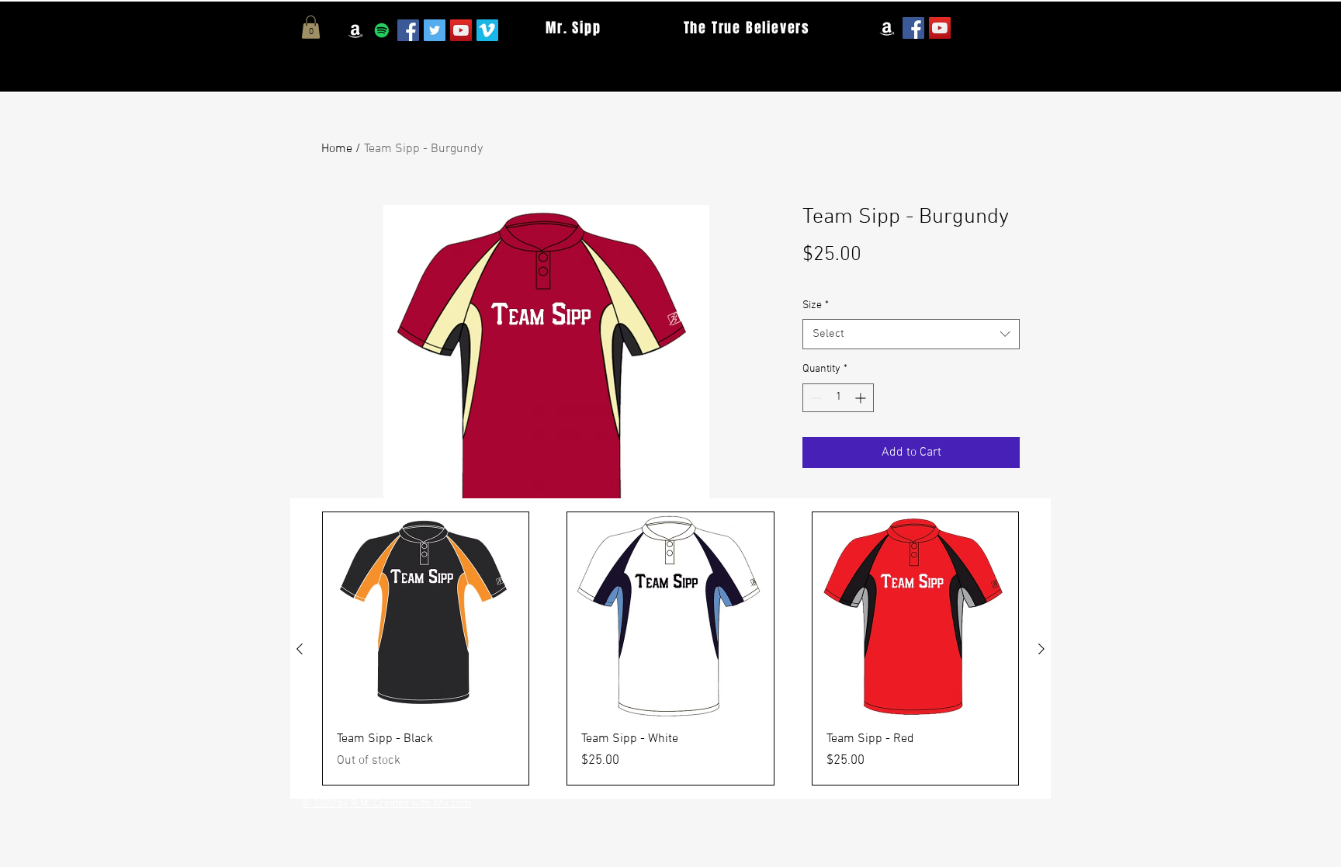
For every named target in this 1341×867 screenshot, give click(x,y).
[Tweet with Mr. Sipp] (434, 30)
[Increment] (861, 397)
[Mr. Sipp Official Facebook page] (408, 30)
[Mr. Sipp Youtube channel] (461, 30)
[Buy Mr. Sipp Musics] (355, 30)
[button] (311, 27)
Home (336, 149)
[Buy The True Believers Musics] (887, 28)
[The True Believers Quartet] (940, 28)
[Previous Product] (299, 649)
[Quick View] (425, 615)
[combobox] (911, 334)
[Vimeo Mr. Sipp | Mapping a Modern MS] (487, 30)
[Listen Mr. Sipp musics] (382, 30)
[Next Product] (1041, 649)
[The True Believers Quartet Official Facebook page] (913, 28)
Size (815, 305)
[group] (670, 648)
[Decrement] (814, 397)
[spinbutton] (838, 397)
